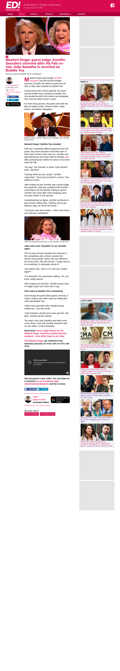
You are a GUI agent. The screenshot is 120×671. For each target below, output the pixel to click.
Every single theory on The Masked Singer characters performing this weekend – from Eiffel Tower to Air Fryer (45, 333)
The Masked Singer (34, 341)
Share (12, 97)
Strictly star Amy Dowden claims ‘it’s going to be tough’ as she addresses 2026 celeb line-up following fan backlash (96, 130)
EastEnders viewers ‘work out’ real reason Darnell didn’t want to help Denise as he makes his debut (96, 323)
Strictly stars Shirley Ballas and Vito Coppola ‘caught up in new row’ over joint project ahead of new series (96, 371)
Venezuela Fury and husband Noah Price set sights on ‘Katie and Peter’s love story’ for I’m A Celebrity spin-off (96, 181)
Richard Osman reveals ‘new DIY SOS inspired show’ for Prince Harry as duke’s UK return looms (96, 395)
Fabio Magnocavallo (12, 85)
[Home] (13, 6)
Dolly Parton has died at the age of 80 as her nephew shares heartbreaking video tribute (96, 347)
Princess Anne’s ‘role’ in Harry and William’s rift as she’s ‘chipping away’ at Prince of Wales (97, 420)
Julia (66, 157)
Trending (65, 14)
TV (22, 14)
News (10, 14)
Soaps (34, 14)
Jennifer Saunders (31, 414)
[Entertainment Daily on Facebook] (112, 5)
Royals (49, 14)
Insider (81, 14)
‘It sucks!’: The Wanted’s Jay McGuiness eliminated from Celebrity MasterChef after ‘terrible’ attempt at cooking (96, 229)
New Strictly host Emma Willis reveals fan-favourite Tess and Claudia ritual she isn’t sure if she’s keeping (96, 205)
